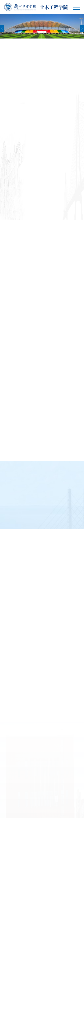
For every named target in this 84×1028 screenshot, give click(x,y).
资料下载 (35, 742)
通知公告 (35, 232)
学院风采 (35, 941)
